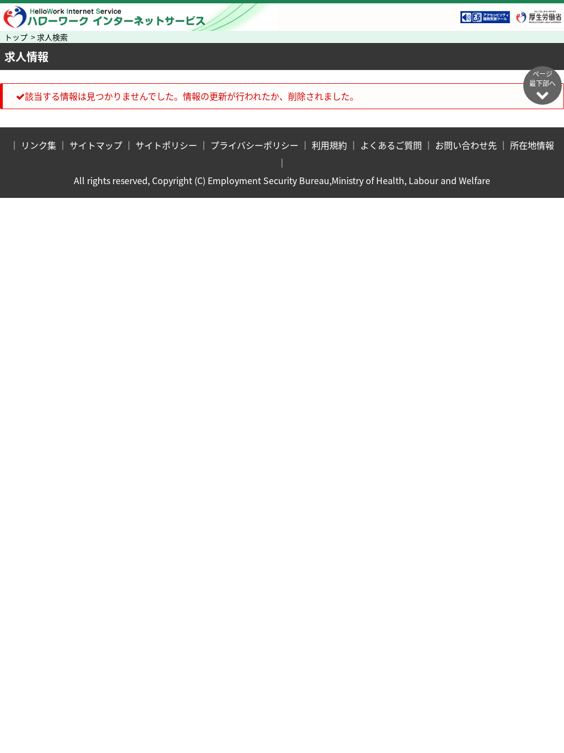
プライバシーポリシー (254, 145)
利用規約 (329, 145)
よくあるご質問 (391, 145)
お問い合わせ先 (466, 145)
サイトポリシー (166, 145)
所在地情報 (532, 145)
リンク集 (38, 145)
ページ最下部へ (542, 78)
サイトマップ (95, 145)
